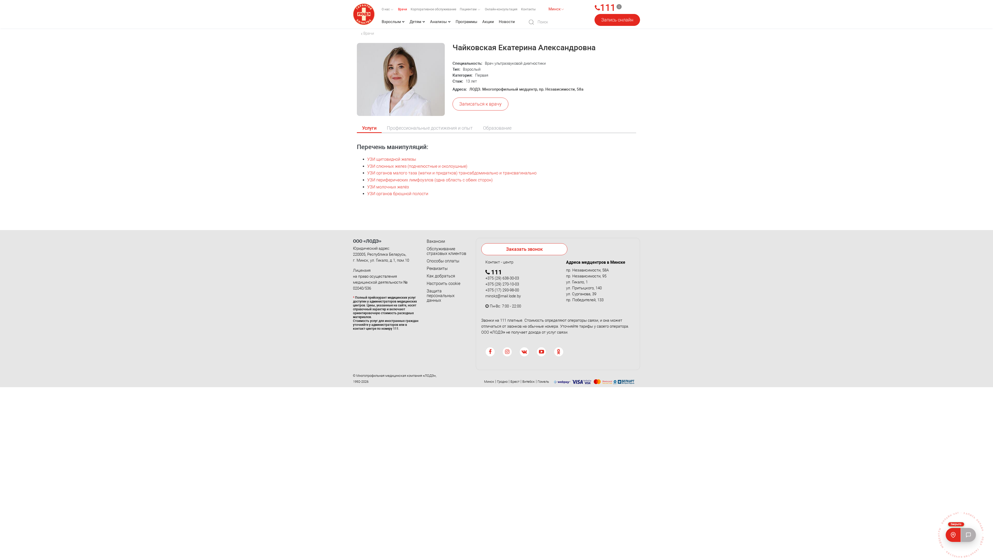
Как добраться (441, 276)
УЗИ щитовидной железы (391, 159)
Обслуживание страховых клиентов (446, 251)
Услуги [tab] (369, 128)
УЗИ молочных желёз (388, 187)
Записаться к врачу (480, 104)
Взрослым (391, 21)
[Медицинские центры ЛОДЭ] (953, 535)
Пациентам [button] (468, 9)
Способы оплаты (443, 261)
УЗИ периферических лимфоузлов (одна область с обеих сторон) (430, 180)
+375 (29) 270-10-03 (502, 284)
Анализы (438, 21)
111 (607, 8)
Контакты (528, 9)
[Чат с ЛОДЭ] (968, 535)
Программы (466, 21)
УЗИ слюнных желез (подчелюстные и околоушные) (417, 166)
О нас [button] (386, 9)
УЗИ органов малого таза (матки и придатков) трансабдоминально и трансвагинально (452, 173)
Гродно (502, 382)
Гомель (543, 382)
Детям (415, 21)
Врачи (402, 9)
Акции (488, 21)
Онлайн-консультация (501, 9)
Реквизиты (437, 268)
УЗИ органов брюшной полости (397, 193)
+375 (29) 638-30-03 (502, 278)
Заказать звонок (524, 249)
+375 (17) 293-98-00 (502, 290)
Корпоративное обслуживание (433, 9)
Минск (489, 382)
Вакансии (436, 241)
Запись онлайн (617, 20)
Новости (507, 21)
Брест (515, 382)
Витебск (528, 382)
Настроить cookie (443, 283)
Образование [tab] (497, 128)
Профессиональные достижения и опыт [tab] (430, 128)
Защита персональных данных (441, 296)
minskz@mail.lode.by (503, 296)
